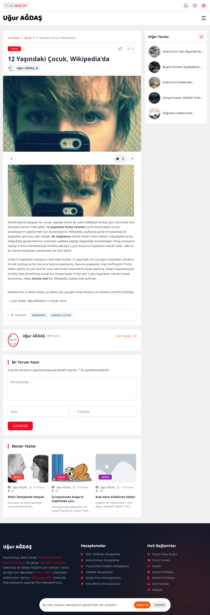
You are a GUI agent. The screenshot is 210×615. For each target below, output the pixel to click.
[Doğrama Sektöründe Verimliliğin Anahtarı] (176, 113)
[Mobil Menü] (203, 18)
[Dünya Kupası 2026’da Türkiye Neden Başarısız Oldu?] (176, 98)
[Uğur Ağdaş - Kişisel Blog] (22, 18)
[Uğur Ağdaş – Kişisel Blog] (37, 547)
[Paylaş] (12, 158)
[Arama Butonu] (195, 5)
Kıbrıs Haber (43, 572)
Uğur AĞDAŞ (19, 487)
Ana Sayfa (14, 38)
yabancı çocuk (61, 315)
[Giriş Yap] (203, 5)
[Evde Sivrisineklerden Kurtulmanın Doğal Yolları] (176, 83)
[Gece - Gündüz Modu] (186, 8)
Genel (27, 38)
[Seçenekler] (132, 159)
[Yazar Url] (11, 68)
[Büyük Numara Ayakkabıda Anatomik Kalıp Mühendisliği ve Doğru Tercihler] (176, 67)
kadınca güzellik (41, 577)
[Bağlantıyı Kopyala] (120, 49)
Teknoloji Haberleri (53, 563)
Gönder (20, 426)
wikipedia (38, 315)
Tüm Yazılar (124, 336)
